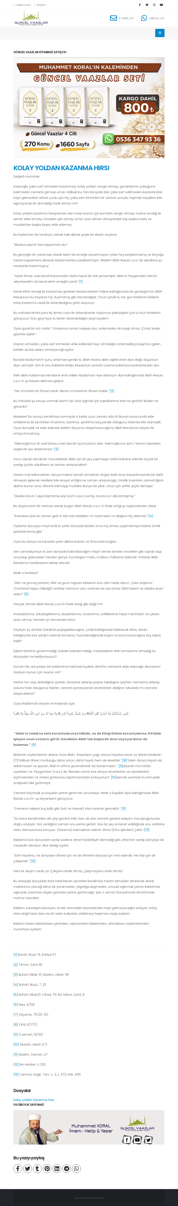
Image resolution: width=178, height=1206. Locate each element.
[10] (113, 777)
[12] (147, 830)
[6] (33, 745)
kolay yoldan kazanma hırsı (33, 1100)
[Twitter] (147, 5)
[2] (112, 391)
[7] (15, 760)
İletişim (41, 5)
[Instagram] (154, 5)
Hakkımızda (23, 5)
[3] (56, 449)
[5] (26, 594)
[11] (124, 808)
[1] (81, 281)
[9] (121, 766)
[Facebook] (140, 5)
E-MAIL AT (126, 18)
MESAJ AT (157, 18)
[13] (33, 861)
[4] (150, 516)
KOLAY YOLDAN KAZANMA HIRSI (61, 168)
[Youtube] (161, 5)
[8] (124, 760)
